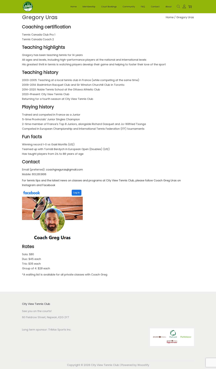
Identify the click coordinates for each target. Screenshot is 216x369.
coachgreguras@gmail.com (64, 169)
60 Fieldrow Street (34, 317)
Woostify (143, 365)
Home (170, 17)
